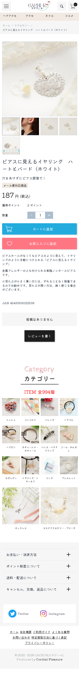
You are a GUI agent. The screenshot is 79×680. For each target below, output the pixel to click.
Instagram (57, 613)
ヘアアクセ (10, 16)
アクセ (29, 16)
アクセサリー (21, 25)
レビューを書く (39, 335)
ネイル (49, 16)
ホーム (6, 25)
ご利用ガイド (42, 632)
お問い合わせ (21, 637)
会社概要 (26, 632)
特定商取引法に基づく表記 (49, 637)
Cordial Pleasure (49, 659)
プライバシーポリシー (39, 643)
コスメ (69, 16)
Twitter (23, 613)
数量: (5, 215)
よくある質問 (61, 632)
